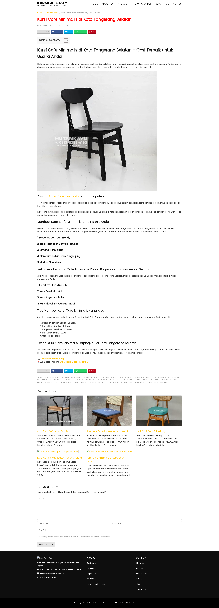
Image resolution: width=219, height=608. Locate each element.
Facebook (58, 32)
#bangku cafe (52, 377)
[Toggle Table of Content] (65, 40)
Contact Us (141, 589)
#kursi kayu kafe (150, 380)
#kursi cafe (125, 377)
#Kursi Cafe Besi (142, 377)
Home (94, 3)
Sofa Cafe (91, 579)
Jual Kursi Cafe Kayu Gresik (52, 431)
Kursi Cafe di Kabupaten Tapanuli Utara (59, 457)
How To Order (142, 573)
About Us (140, 563)
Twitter (69, 32)
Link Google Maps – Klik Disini (74, 361)
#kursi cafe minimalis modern (68, 380)
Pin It (92, 32)
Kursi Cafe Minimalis (63, 196)
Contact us (174, 3)
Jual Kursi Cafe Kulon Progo (151, 431)
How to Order (142, 3)
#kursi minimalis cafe (48, 382)
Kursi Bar (90, 568)
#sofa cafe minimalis (158, 382)
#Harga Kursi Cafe (71, 377)
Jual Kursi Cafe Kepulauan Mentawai (107, 431)
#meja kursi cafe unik (121, 382)
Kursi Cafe (91, 563)
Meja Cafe (91, 573)
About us (108, 3)
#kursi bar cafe (91, 377)
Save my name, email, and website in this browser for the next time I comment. (74, 536)
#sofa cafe (140, 382)
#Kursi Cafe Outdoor (96, 380)
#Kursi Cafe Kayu (161, 377)
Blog (159, 3)
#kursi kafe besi (132, 380)
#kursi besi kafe (109, 377)
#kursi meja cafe (170, 380)
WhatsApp (81, 32)
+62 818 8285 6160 (48, 577)
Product (123, 3)
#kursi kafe (116, 380)
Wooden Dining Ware (96, 584)
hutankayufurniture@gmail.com (52, 573)
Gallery (139, 579)
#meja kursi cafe (69, 382)
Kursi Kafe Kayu (52, 13)
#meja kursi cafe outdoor (94, 382)
